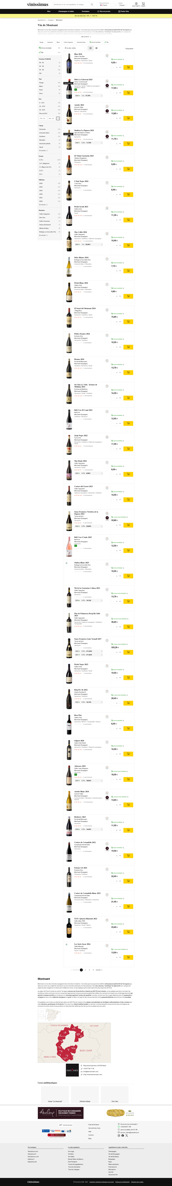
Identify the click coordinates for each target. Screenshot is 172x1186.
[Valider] (58, 118)
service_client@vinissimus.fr (129, 1132)
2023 (49, 187)
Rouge (41, 42)
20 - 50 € (49, 110)
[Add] (128, 67)
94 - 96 (49, 70)
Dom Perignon (72, 1162)
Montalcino (112, 1169)
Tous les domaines (74, 1167)
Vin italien (71, 1156)
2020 (49, 201)
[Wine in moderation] (57, 1135)
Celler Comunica (49, 221)
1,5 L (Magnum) (49, 163)
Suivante (98, 970)
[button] (136, 4)
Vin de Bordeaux (113, 1156)
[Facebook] (123, 1136)
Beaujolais (111, 1159)
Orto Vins (49, 217)
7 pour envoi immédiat (120, 949)
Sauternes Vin (113, 1174)
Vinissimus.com (33, 1151)
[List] (91, 48)
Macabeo (49, 140)
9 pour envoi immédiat (120, 593)
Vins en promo (105, 11)
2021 (49, 197)
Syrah (49, 147)
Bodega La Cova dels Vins (49, 232)
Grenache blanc (81, 42)
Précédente (76, 970)
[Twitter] (127, 1136)
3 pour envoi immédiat (120, 644)
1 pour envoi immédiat (120, 517)
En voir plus (42, 150)
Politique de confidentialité (122, 1182)
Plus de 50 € (49, 113)
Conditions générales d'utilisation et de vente (101, 1182)
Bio (107, 42)
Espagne (51, 20)
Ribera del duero (113, 1164)
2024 (49, 183)
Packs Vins (125, 11)
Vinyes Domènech (49, 224)
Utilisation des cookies (137, 1182)
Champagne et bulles (66, 11)
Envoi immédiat (96, 42)
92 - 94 (49, 66)
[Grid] (96, 48)
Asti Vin (110, 1172)
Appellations (42, 20)
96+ (49, 73)
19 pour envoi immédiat (121, 797)
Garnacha (50, 42)
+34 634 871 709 (125, 1127)
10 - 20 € (49, 106)
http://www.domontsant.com (92, 1074)
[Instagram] (119, 1136)
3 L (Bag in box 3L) (49, 167)
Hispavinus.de (32, 1162)
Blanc (58, 42)
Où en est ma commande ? (129, 1124)
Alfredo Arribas (49, 228)
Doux (49, 93)
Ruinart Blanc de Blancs (75, 1159)
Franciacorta (112, 1167)
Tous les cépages (73, 1169)
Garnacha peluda (49, 143)
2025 (49, 194)
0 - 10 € (49, 103)
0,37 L (49, 170)
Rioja (110, 1162)
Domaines (85, 11)
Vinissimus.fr (32, 1154)
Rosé (49, 90)
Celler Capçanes (68, 42)
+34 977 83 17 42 (88, 1068)
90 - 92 (49, 62)
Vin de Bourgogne (114, 1154)
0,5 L (49, 174)
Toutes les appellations (75, 1164)
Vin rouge (71, 1151)
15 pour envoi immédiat (121, 619)
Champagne (112, 1151)
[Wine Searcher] (120, 1113)
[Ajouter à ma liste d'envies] (107, 920)
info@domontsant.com (90, 1071)
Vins (48, 11)
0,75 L (49, 160)
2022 (49, 190)
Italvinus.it (31, 1159)
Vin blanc (71, 1154)
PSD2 (47, 1131)
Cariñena (49, 136)
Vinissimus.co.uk (33, 1156)
